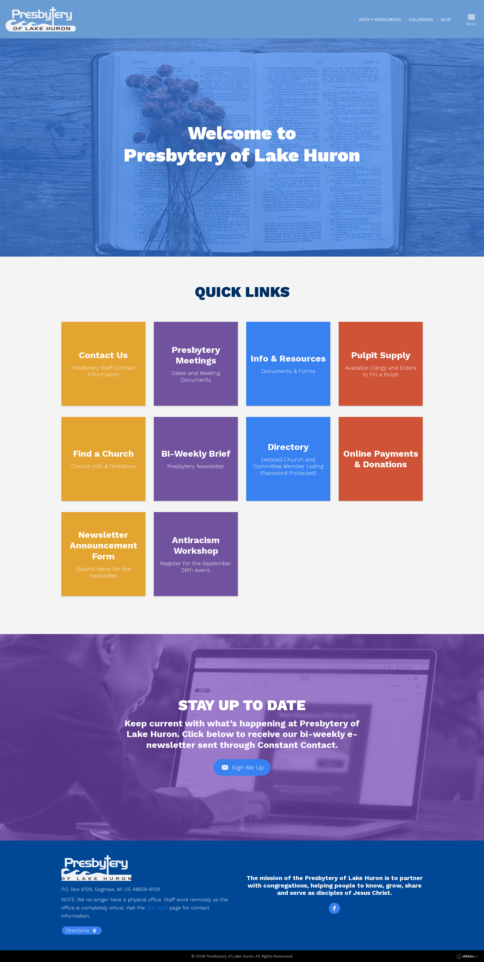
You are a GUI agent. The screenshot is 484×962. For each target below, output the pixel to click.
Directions (78, 930)
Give (446, 19)
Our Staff (157, 908)
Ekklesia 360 (467, 956)
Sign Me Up (247, 767)
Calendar (421, 19)
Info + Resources (380, 19)
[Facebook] (334, 908)
